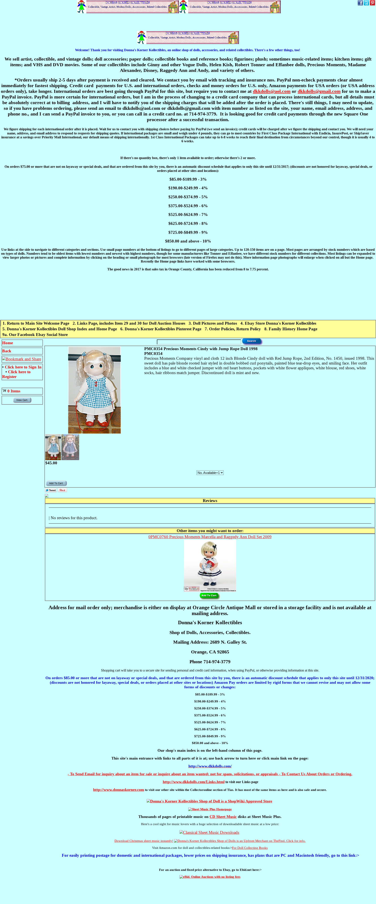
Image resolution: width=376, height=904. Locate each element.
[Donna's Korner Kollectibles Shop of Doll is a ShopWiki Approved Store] (209, 801)
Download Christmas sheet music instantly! (143, 841)
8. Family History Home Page (290, 329)
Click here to (23, 367)
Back (6, 351)
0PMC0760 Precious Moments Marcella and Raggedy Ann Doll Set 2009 (210, 536)
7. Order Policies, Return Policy (233, 329)
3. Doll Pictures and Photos (213, 323)
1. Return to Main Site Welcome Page (36, 323)
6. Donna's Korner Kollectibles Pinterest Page (160, 329)
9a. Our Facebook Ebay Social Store (35, 334)
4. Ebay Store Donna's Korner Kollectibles (278, 323)
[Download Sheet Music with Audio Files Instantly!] (209, 832)
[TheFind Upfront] (240, 841)
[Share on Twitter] (51, 491)
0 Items (13, 391)
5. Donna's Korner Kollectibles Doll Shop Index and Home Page (59, 329)
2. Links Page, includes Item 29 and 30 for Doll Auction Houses (129, 323)
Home (7, 343)
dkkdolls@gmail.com (319, 91)
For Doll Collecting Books (250, 848)
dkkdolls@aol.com (271, 91)
